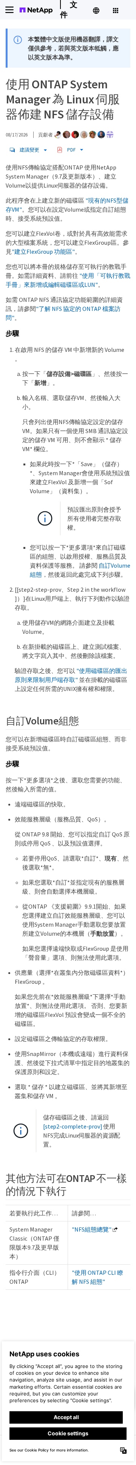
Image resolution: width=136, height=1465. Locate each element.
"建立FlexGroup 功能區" (43, 251)
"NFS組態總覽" (91, 1229)
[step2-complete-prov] (72, 1126)
